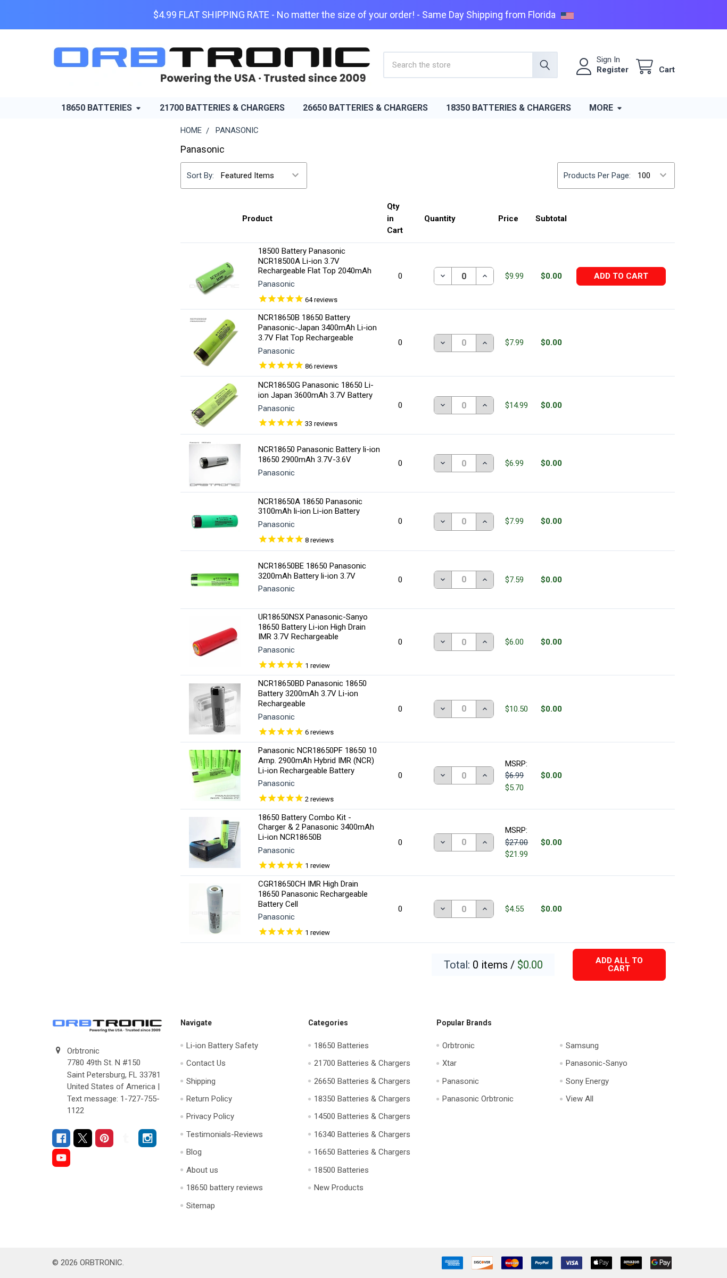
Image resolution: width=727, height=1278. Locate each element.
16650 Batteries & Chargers (362, 1152)
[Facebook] (61, 1138)
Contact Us (206, 1063)
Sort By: (200, 175)
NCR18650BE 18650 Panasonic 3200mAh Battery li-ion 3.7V (312, 571)
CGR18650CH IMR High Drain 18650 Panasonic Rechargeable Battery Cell (313, 894)
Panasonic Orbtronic (478, 1099)
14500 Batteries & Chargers (362, 1116)
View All (579, 1099)
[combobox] (470, 65)
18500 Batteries (341, 1170)
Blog (194, 1152)
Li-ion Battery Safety (222, 1045)
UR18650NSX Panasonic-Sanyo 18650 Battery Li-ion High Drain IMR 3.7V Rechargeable (313, 627)
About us (202, 1170)
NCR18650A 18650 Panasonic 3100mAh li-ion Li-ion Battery (310, 506)
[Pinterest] (104, 1138)
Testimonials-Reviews (224, 1134)
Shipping (201, 1081)
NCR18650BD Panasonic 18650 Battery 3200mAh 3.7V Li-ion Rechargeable (312, 693)
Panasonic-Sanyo (596, 1063)
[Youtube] (61, 1158)
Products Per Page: (597, 175)
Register (613, 69)
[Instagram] (147, 1138)
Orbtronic (458, 1045)
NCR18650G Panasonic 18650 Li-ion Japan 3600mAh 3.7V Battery (316, 390)
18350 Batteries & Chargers (508, 108)
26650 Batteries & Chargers (365, 108)
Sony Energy (587, 1081)
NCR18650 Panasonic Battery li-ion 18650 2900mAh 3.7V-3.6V (319, 454)
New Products (338, 1187)
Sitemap (200, 1205)
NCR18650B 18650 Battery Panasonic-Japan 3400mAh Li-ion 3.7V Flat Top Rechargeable (317, 328)
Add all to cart (619, 964)
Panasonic (460, 1081)
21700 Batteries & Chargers (222, 108)
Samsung (582, 1045)
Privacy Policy (210, 1116)
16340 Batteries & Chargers (362, 1134)
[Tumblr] (126, 1138)
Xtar (449, 1063)
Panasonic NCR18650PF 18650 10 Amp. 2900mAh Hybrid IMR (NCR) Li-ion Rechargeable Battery (317, 760)
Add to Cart (621, 276)
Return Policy (209, 1099)
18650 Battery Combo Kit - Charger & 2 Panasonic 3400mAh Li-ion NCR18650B (316, 827)
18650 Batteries (96, 108)
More (601, 108)
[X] (82, 1138)
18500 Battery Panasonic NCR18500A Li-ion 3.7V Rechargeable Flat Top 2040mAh (314, 261)
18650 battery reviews (224, 1187)
